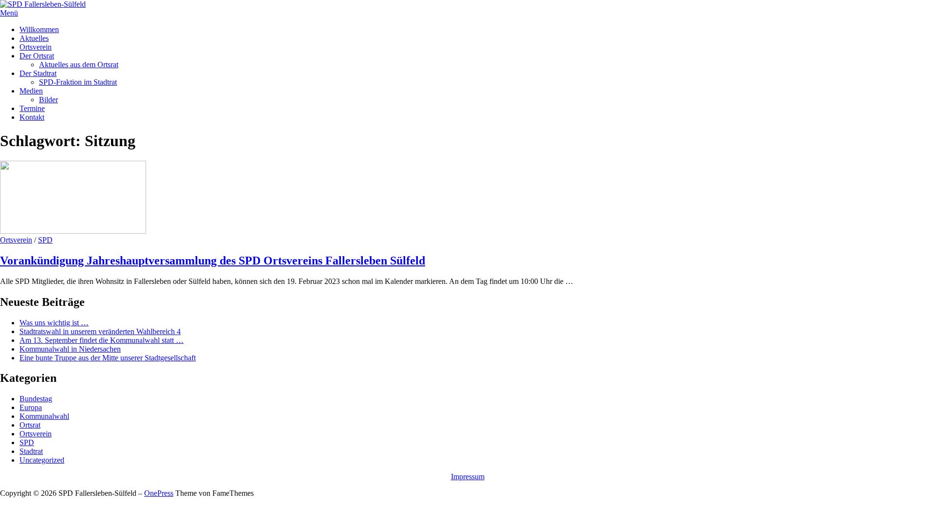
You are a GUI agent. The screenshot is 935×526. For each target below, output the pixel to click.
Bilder (48, 99)
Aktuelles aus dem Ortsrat (78, 64)
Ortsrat (29, 425)
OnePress (158, 493)
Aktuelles (34, 38)
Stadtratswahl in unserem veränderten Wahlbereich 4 (100, 331)
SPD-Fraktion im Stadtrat (78, 82)
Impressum (468, 476)
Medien (31, 91)
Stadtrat (31, 451)
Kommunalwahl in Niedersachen (70, 349)
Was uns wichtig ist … (54, 323)
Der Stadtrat (37, 73)
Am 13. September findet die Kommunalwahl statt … (101, 340)
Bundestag (35, 398)
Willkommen (39, 29)
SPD (45, 240)
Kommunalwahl (44, 416)
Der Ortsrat (36, 56)
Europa (30, 407)
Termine (32, 108)
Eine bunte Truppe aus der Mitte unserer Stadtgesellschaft (107, 358)
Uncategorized (41, 460)
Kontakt (31, 117)
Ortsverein (35, 47)
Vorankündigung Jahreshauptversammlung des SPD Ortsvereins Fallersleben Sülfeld (212, 260)
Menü (9, 13)
